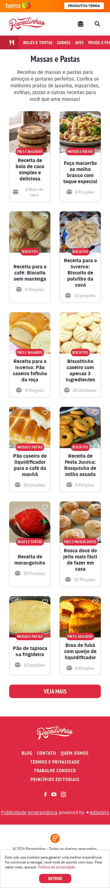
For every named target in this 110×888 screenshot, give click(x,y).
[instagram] (63, 794)
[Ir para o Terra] (18, 5)
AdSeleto (99, 812)
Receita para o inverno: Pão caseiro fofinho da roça (30, 370)
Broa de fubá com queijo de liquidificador (80, 651)
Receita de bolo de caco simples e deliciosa (30, 169)
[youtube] (54, 794)
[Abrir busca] (97, 24)
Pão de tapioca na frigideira (30, 651)
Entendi (55, 878)
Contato (46, 753)
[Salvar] (45, 117)
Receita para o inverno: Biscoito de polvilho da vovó (80, 272)
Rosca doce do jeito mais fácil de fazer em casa (80, 559)
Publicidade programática (29, 812)
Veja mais (55, 691)
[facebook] (45, 794)
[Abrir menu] (80, 24)
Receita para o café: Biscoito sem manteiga (29, 272)
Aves (79, 42)
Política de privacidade (56, 866)
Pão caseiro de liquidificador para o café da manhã (30, 465)
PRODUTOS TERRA (84, 6)
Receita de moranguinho (29, 560)
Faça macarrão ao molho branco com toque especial (80, 172)
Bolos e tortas (38, 42)
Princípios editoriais (55, 779)
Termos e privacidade (55, 762)
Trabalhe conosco (55, 770)
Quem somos (75, 753)
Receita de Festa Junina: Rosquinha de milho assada (80, 465)
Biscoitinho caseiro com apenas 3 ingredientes (80, 370)
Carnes (64, 42)
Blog (27, 753)
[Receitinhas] (27, 24)
